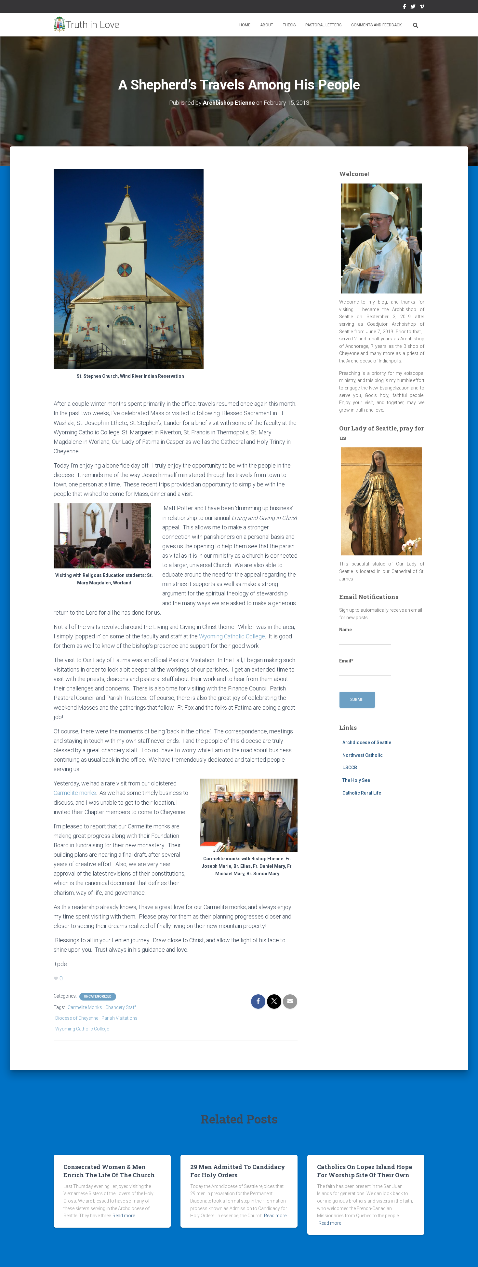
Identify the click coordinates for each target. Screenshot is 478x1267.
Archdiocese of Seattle (366, 742)
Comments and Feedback (376, 25)
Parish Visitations (119, 1018)
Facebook (404, 7)
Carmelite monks (75, 792)
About (266, 25)
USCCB (349, 767)
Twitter (413, 7)
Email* (346, 660)
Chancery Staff (120, 1007)
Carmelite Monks (85, 1007)
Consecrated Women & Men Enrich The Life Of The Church (109, 1171)
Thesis (289, 25)
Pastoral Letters (323, 25)
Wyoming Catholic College (232, 636)
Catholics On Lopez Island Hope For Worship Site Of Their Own (364, 1171)
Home (244, 25)
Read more (124, 1215)
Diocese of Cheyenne (76, 1018)
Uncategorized (98, 996)
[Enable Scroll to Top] (465, 1254)
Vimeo (422, 7)
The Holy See (356, 780)
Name (345, 629)
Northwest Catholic (362, 755)
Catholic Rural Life (361, 793)
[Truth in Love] (86, 25)
